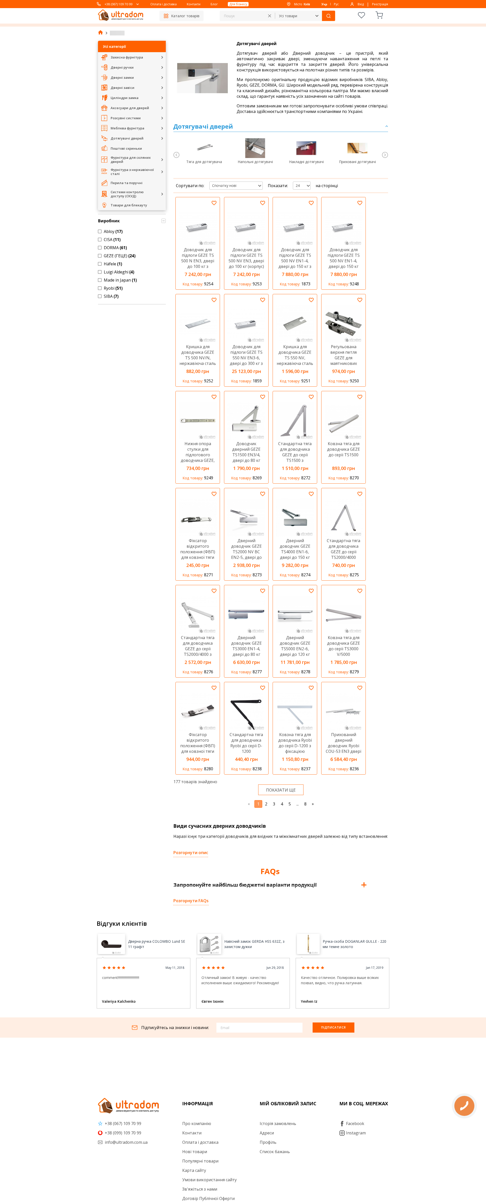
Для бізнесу (238, 4)
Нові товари (194, 1151)
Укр (324, 4)
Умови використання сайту (209, 1180)
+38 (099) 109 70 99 (122, 1133)
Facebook (355, 1123)
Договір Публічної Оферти (208, 1198)
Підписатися (333, 1027)
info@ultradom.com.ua (126, 1142)
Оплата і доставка (163, 4)
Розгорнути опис (190, 852)
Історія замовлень (278, 1123)
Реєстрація (380, 4)
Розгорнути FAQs (191, 900)
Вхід (361, 4)
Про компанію (196, 1123)
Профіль (268, 1142)
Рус (336, 4)
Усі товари (288, 15)
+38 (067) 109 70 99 (118, 4)
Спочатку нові (224, 185)
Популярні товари (200, 1161)
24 (298, 185)
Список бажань (275, 1151)
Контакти (193, 4)
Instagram (356, 1133)
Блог (214, 4)
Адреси (267, 1133)
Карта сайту (194, 1170)
